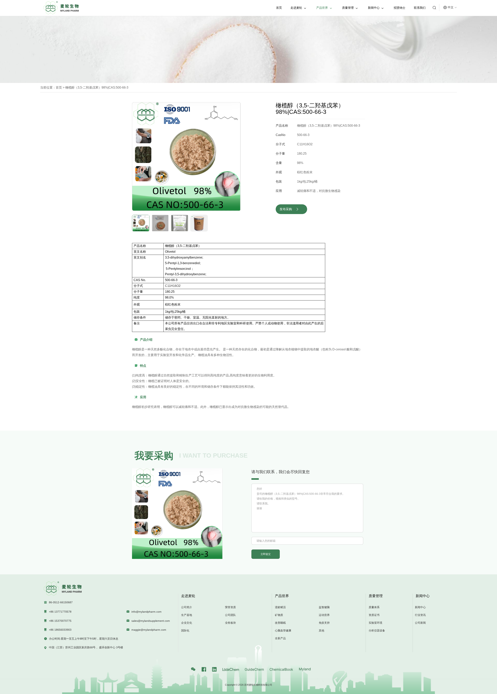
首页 (279, 7)
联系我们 (420, 7)
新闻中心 (376, 8)
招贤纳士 (399, 7)
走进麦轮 (298, 8)
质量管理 (350, 8)
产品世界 (324, 8)
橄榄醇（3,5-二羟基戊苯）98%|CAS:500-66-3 (96, 87)
